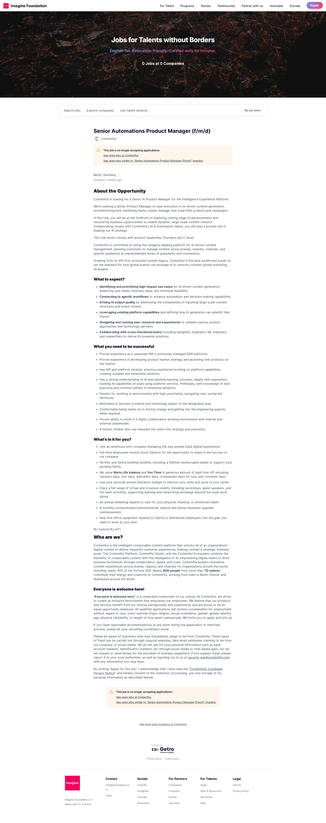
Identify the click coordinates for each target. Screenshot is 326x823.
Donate (295, 6)
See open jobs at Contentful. (121, 155)
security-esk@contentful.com (209, 657)
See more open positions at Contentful (163, 724)
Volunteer (276, 6)
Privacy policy (154, 758)
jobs (72, 110)
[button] (6, 6)
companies (100, 110)
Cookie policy (172, 758)
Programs (187, 6)
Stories (206, 6)
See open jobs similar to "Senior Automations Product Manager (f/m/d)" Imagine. (153, 160)
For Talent (167, 6)
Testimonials (226, 6)
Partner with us (252, 6)
